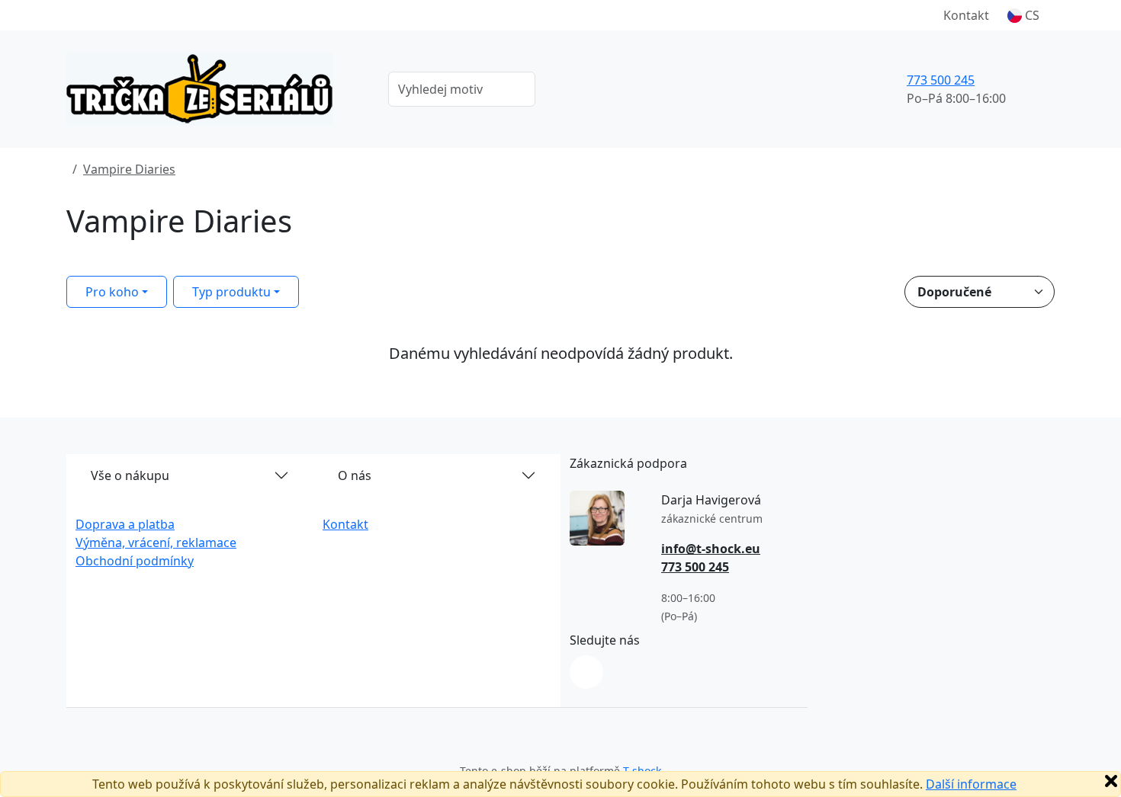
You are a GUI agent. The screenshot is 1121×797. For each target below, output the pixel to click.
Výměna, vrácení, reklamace (155, 542)
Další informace (971, 784)
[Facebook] (586, 672)
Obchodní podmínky (134, 560)
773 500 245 (941, 80)
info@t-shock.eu (710, 548)
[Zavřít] (1111, 781)
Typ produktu (231, 291)
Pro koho (112, 291)
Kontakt (966, 15)
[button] (1023, 15)
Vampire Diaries (129, 169)
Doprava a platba (125, 524)
